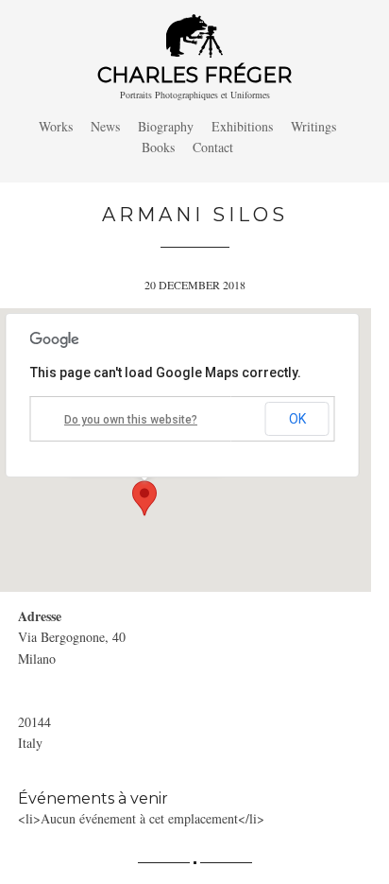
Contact (213, 147)
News (105, 126)
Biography (166, 126)
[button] (144, 498)
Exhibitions (242, 126)
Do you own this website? (130, 419)
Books (158, 147)
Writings (313, 126)
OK (297, 418)
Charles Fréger (194, 75)
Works (56, 126)
